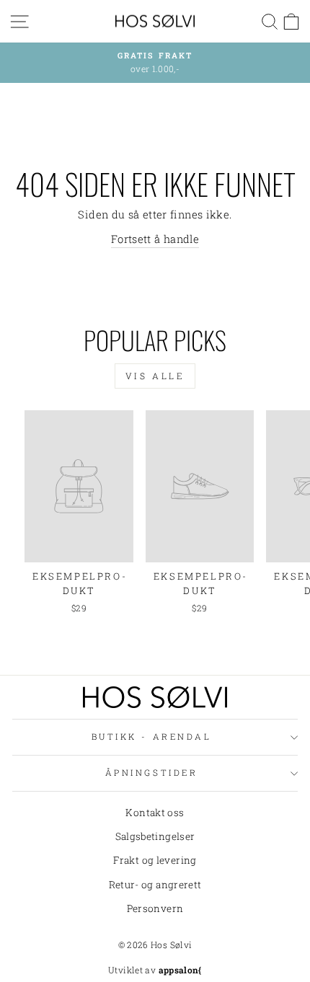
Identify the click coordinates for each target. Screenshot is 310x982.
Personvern (155, 908)
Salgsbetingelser (155, 836)
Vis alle (155, 375)
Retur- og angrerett (155, 884)
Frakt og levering (154, 860)
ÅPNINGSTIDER (151, 772)
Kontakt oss (154, 812)
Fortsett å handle (155, 239)
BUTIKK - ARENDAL (152, 736)
